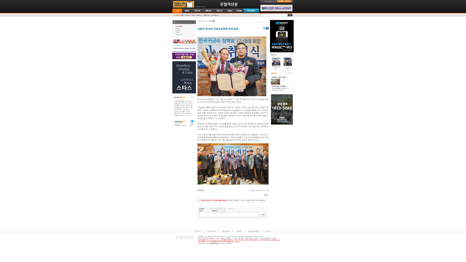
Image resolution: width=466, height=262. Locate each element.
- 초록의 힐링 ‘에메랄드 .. (279, 86)
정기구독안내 (211, 231)
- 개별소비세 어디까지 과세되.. (183, 103)
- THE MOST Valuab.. (277, 90)
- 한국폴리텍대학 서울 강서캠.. (183, 105)
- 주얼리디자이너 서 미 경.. (182, 115)
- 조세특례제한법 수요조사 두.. (183, 101)
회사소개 (198, 231)
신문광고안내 (226, 231)
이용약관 (239, 231)
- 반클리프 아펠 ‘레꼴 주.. (279, 77)
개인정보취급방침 (253, 231)
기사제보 (267, 231)
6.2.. (283, 79)
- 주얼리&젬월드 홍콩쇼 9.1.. (280, 88)
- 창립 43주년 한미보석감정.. (182, 113)
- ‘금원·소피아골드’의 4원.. (182, 111)
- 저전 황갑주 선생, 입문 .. (181, 109)
